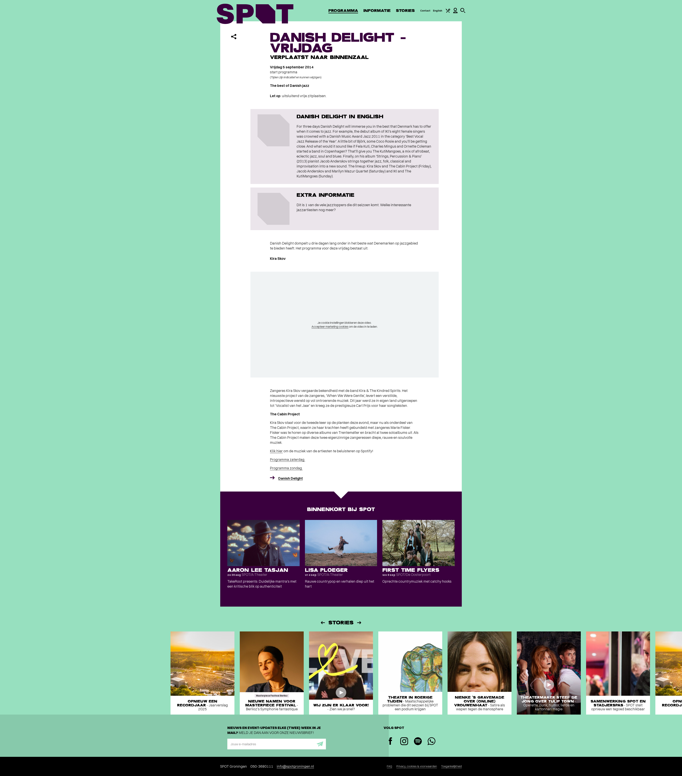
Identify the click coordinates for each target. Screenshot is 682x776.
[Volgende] (359, 622)
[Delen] (233, 36)
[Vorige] (322, 622)
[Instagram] (404, 742)
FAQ (389, 766)
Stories (405, 10)
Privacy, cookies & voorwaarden (416, 766)
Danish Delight (290, 478)
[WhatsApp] (431, 742)
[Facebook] (390, 741)
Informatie (377, 10)
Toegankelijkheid (451, 766)
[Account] (455, 12)
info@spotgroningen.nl (295, 766)
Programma (343, 10)
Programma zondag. (286, 468)
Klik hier (276, 451)
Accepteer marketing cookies (330, 326)
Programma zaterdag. (287, 459)
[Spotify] (418, 742)
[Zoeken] (462, 12)
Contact (425, 10)
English (437, 10)
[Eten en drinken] (448, 11)
